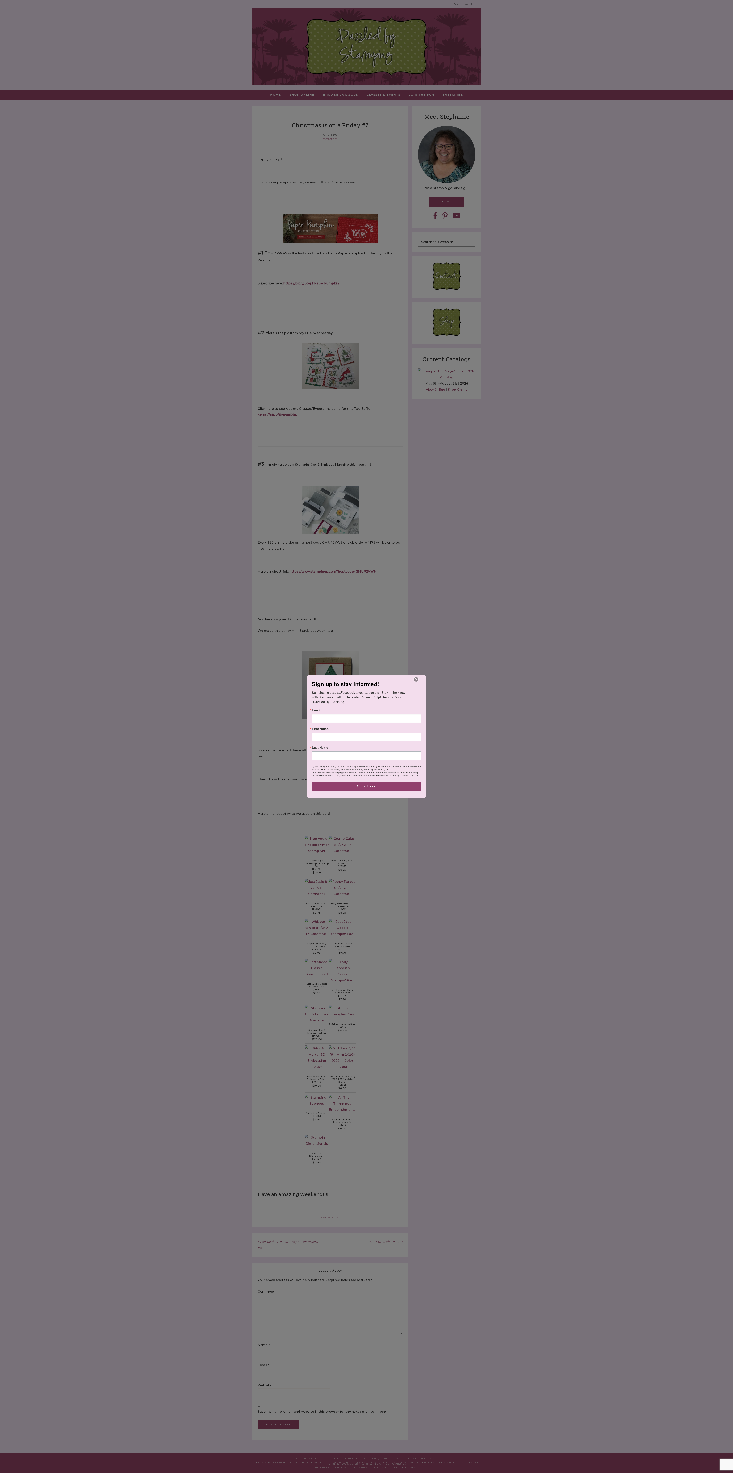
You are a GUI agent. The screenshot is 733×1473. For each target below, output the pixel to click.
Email (316, 710)
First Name (320, 728)
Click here (366, 786)
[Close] (416, 679)
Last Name (320, 747)
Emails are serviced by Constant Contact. (397, 775)
